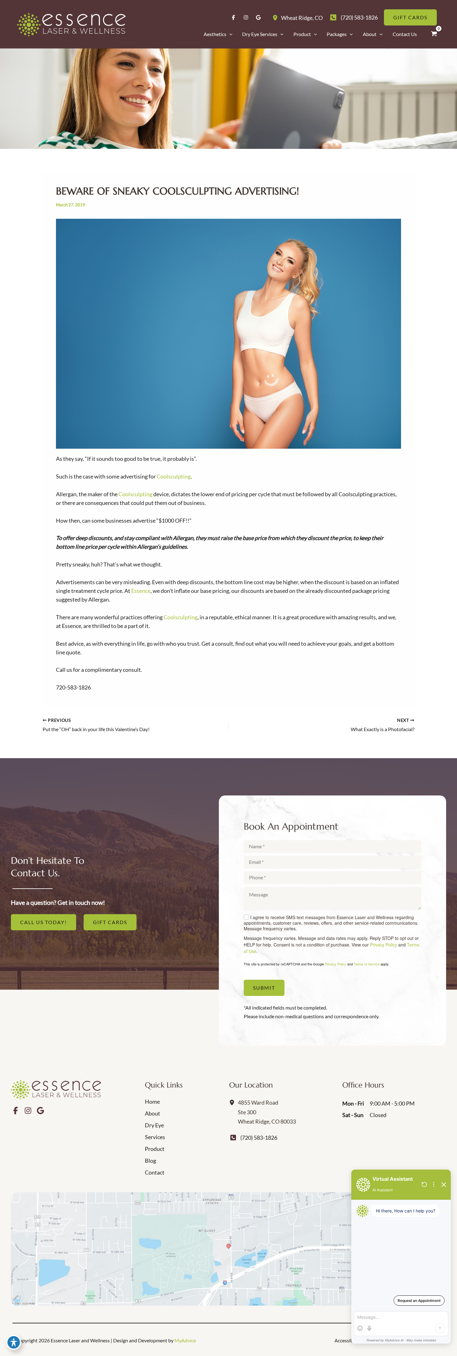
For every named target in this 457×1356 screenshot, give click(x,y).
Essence (140, 590)
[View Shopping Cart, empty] (434, 34)
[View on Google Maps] (228, 1249)
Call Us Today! (43, 922)
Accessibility (348, 1340)
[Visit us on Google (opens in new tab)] (258, 17)
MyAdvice (185, 1340)
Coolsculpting (174, 476)
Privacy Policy (383, 944)
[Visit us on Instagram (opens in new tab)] (246, 17)
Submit (264, 988)
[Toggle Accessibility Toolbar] (13, 1342)
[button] (229, 34)
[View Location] (276, 17)
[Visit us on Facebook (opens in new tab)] (233, 17)
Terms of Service (367, 963)
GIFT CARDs (110, 922)
